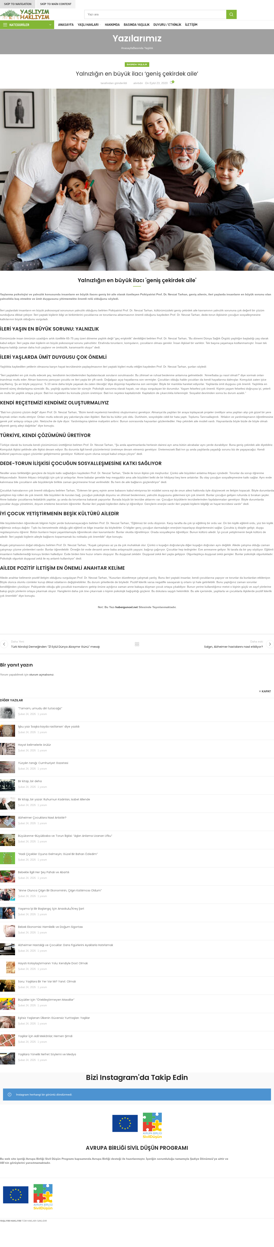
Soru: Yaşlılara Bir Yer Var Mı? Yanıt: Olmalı (47, 981)
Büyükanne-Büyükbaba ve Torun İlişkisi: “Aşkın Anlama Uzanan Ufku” (65, 836)
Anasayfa (127, 48)
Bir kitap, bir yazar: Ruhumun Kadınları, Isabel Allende (54, 799)
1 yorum (42, 714)
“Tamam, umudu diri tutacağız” (40, 708)
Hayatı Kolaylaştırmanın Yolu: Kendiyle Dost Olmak (53, 963)
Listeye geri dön (137, 644)
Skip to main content (55, 4)
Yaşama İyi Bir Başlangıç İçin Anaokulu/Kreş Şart (51, 909)
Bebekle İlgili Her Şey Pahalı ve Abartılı (43, 872)
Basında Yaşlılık (143, 48)
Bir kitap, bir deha (30, 781)
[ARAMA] (231, 14)
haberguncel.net (126, 607)
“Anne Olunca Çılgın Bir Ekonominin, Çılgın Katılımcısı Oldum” (60, 890)
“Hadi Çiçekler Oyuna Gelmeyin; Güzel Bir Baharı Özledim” (58, 854)
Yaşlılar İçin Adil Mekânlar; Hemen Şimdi (45, 1036)
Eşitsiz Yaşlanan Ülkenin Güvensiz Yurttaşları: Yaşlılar (54, 1018)
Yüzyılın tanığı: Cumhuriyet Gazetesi (43, 763)
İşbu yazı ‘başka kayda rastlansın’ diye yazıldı (48, 727)
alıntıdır (138, 83)
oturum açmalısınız (41, 674)
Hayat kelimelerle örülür (34, 745)
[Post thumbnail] (7, 713)
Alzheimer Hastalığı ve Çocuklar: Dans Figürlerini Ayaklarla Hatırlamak (65, 945)
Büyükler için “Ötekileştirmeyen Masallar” (46, 1000)
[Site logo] (25, 14)
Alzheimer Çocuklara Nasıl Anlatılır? (42, 818)
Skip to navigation (17, 4)
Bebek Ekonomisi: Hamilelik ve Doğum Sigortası (50, 927)
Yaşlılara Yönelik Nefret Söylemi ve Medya (47, 1054)
